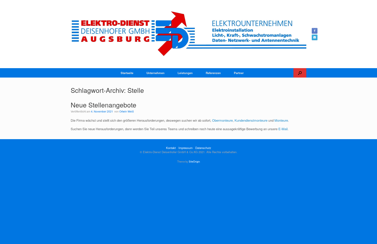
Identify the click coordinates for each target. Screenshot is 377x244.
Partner (239, 73)
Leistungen (185, 73)
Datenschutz (203, 148)
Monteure (281, 120)
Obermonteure (222, 120)
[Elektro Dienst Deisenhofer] (188, 34)
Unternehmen (155, 73)
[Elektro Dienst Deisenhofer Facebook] (314, 31)
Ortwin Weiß (126, 111)
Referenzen (213, 73)
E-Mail (283, 128)
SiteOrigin (194, 161)
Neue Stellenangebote (103, 104)
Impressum (185, 148)
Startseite (127, 73)
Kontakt (171, 148)
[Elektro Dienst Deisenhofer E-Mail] (314, 37)
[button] (299, 73)
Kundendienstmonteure (251, 120)
